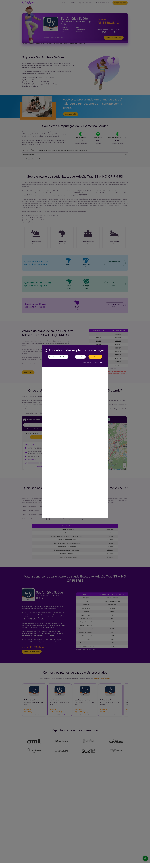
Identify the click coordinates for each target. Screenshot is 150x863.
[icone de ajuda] (101, 362)
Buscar (96, 357)
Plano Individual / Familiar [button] (57, 357)
